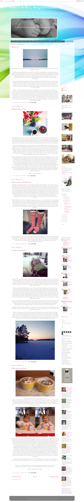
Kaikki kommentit (66, 323)
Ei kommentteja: (24, 102)
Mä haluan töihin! (66, 298)
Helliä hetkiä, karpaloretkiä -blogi (21, 41)
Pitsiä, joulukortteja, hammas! (69, 478)
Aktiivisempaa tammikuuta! (19, 368)
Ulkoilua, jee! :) (16, 47)
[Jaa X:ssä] (33, 102)
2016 (64, 195)
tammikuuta (66, 200)
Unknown (65, 90)
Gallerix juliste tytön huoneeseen (70, 267)
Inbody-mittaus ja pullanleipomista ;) (22, 182)
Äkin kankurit (65, 281)
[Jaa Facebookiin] (34, 102)
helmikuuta (66, 198)
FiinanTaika (65, 297)
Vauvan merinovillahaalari (69, 433)
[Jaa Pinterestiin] (35, 102)
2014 (64, 216)
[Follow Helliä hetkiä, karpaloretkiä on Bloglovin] (62, 327)
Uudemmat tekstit (16, 476)
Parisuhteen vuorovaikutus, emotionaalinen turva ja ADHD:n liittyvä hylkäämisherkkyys (67, 242)
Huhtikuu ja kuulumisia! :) (66, 488)
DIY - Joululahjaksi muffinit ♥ (69, 411)
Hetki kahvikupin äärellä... (19, 109)
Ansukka (64, 88)
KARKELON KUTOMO (67, 301)
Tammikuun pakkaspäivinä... (19, 250)
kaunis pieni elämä (66, 289)
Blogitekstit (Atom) (18, 479)
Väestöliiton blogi (66, 239)
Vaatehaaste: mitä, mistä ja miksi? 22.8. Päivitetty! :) (48, 41)
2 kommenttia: (23, 175)
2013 (64, 218)
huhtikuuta (66, 197)
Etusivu (35, 476)
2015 (64, 214)
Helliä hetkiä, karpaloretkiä (33, 7)
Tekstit (64, 321)
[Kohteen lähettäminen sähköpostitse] (31, 102)
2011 (64, 221)
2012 (64, 219)
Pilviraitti (65, 273)
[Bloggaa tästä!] (32, 102)
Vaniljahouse (65, 306)
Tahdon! (68, 466)
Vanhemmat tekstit (54, 476)
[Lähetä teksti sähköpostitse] (29, 102)
